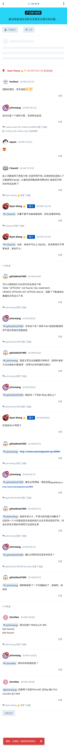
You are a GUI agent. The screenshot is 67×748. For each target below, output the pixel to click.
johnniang (12, 360)
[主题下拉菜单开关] (63, 3)
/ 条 (32, 3)
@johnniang (10, 689)
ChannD (10, 214)
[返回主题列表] (3, 3)
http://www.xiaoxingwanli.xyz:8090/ (40, 451)
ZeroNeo (11, 663)
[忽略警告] (41, 741)
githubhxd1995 (14, 326)
